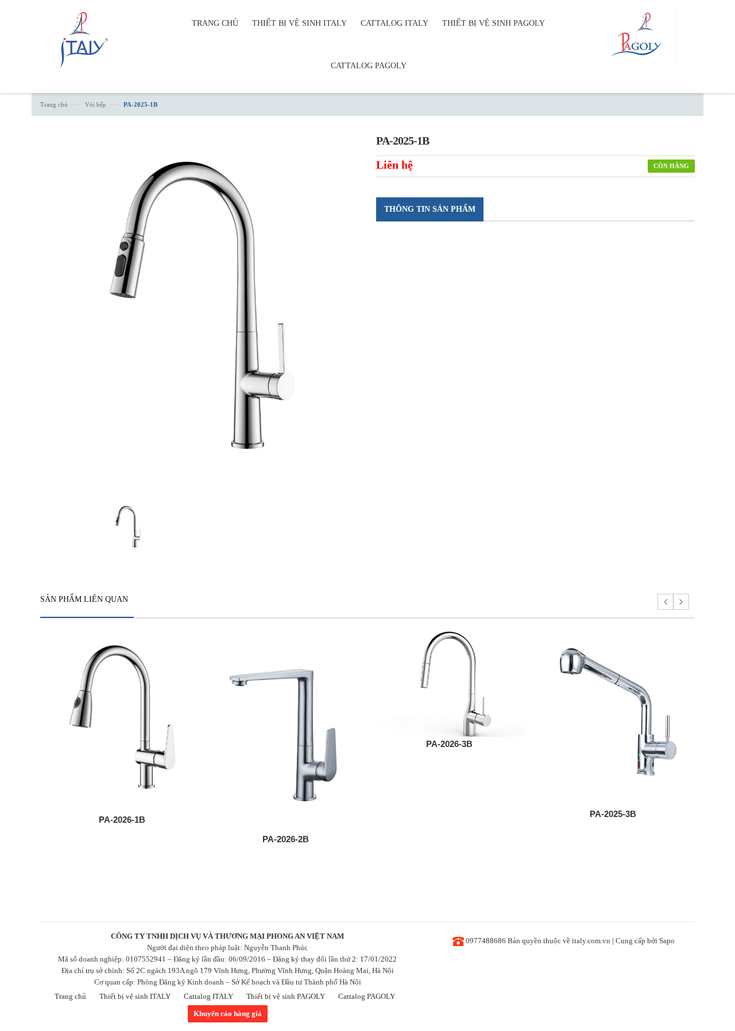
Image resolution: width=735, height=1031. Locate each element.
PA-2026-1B (122, 819)
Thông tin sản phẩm (429, 209)
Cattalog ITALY (208, 996)
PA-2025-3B (613, 814)
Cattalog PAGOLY (366, 996)
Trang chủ (54, 104)
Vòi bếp (95, 104)
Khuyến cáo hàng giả (228, 1013)
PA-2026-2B (285, 839)
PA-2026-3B (449, 744)
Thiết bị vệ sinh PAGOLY (285, 996)
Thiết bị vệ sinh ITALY (135, 996)
